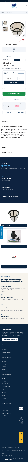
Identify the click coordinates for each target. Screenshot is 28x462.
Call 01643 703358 (18, 1)
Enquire (9, 112)
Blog (3, 389)
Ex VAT (17, 59)
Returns (4, 366)
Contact (4, 398)
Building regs (5, 383)
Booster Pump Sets (6, 352)
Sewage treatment (6, 357)
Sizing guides (5, 381)
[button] (1, 5)
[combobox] (14, 12)
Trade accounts (6, 400)
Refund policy (20, 458)
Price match (21, 112)
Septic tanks (5, 354)
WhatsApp (8, 1)
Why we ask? (21, 73)
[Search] (26, 12)
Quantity (5, 88)
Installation (4, 369)
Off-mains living (6, 386)
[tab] (5, 23)
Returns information (7, 152)
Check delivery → (14, 82)
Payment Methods (6, 374)
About (3, 395)
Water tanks (5, 346)
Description (5, 121)
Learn (11, 105)
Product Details (6, 142)
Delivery (4, 147)
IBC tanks (4, 349)
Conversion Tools (6, 403)
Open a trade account (10, 339)
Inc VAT (22, 59)
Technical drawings (7, 372)
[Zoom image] (23, 35)
